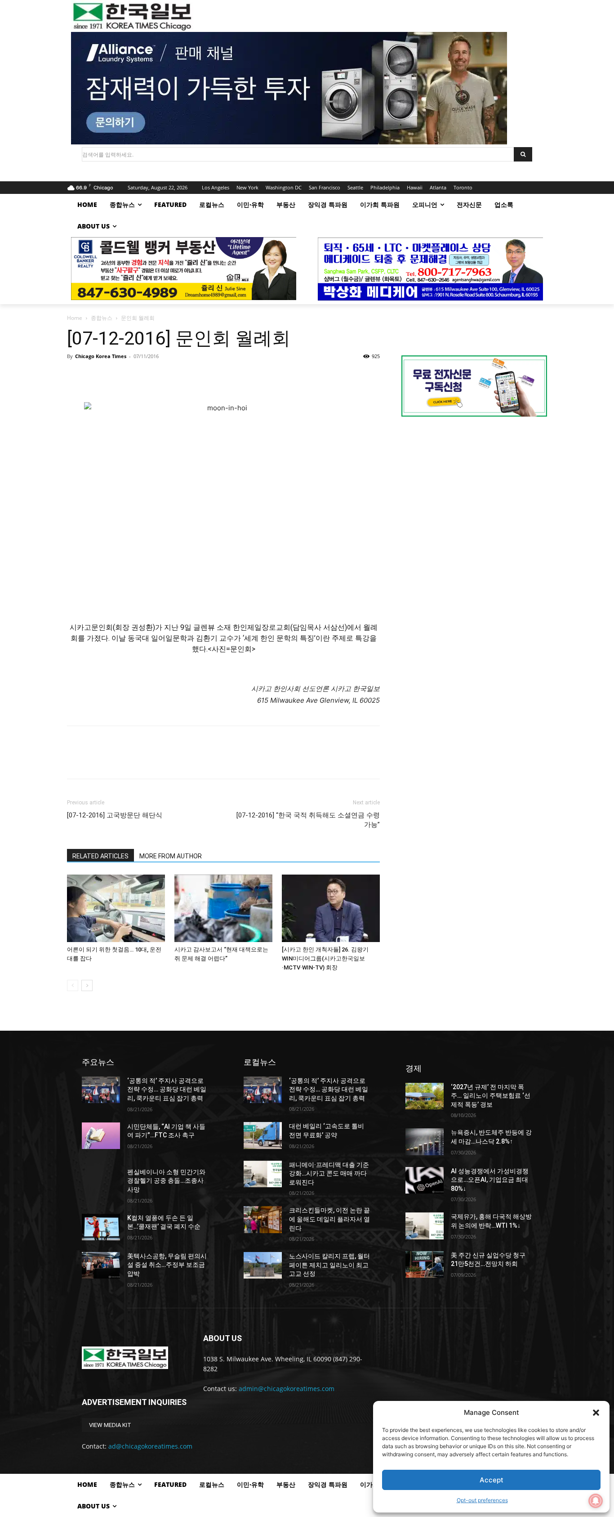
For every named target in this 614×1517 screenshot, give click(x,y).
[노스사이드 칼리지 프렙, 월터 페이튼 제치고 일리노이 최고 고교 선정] (263, 1265)
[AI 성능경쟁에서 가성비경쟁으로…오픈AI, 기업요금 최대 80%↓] (424, 1180)
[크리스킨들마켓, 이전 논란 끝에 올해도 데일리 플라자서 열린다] (263, 1219)
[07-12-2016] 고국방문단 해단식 (114, 815)
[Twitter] (97, 377)
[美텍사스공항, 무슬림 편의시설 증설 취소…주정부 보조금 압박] (101, 1265)
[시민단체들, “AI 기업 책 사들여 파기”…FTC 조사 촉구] (101, 1135)
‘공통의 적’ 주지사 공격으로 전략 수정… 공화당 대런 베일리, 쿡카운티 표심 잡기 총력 (166, 1089)
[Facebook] (76, 377)
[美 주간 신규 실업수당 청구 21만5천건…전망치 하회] (424, 1264)
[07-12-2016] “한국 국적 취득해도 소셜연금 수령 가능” (308, 820)
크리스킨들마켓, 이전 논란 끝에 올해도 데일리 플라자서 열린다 (329, 1219)
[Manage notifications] (595, 1501)
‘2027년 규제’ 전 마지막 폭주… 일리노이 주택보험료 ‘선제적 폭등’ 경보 (490, 1095)
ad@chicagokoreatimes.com (150, 1446)
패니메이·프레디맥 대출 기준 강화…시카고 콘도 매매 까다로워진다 (329, 1173)
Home (74, 318)
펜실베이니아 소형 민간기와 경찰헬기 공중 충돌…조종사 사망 (166, 1180)
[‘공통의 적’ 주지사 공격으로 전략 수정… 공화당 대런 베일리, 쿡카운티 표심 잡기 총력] (101, 1090)
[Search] (523, 154)
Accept (491, 1480)
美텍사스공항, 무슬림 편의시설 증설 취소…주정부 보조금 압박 (167, 1264)
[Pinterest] (117, 377)
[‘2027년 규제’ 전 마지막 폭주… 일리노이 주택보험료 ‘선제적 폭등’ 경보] (424, 1096)
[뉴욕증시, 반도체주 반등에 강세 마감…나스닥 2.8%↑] (424, 1141)
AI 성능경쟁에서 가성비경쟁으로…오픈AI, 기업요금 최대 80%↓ (490, 1179)
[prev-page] (72, 985)
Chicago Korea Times (100, 356)
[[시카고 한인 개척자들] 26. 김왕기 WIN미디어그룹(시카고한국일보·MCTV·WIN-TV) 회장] (331, 908)
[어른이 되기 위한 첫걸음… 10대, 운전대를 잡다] (116, 908)
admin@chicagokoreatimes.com (286, 1388)
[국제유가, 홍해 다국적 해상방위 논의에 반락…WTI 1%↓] (424, 1225)
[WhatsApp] (138, 377)
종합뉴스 (101, 318)
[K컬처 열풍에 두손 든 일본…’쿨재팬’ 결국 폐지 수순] (101, 1227)
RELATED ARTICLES (100, 856)
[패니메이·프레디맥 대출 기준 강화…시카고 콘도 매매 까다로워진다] (263, 1174)
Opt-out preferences (482, 1500)
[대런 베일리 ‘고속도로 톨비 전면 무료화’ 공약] (263, 1135)
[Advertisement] (474, 499)
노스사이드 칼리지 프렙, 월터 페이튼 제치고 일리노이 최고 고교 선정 (329, 1264)
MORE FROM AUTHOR (170, 856)
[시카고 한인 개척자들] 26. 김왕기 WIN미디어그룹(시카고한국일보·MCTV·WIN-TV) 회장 (325, 958)
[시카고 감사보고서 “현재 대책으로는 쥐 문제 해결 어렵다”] (223, 908)
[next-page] (87, 985)
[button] (596, 1412)
